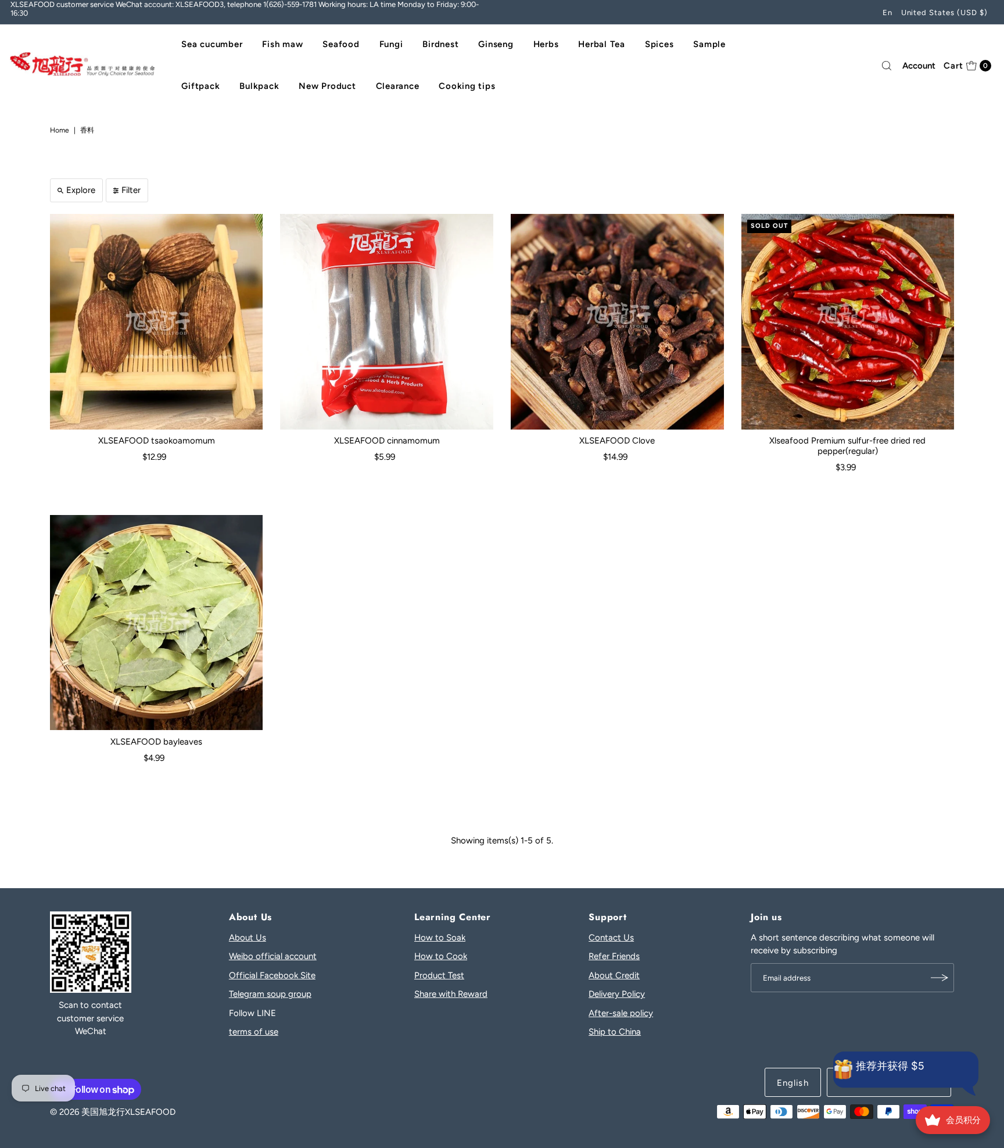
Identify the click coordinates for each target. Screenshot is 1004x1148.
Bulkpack (259, 86)
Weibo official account (273, 956)
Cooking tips (467, 86)
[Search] (886, 65)
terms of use (253, 1032)
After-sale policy (621, 1013)
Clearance (397, 86)
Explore (80, 190)
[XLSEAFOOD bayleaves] (156, 623)
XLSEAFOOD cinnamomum (387, 440)
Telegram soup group (270, 994)
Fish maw (282, 44)
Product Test (439, 975)
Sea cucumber (211, 44)
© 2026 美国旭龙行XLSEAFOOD (112, 1112)
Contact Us (611, 937)
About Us (247, 937)
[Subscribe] (939, 977)
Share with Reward (450, 994)
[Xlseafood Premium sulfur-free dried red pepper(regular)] (848, 322)
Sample (709, 44)
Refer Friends (614, 956)
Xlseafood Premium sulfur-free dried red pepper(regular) (847, 445)
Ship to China (615, 1032)
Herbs (546, 44)
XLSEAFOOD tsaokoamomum (156, 440)
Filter (131, 190)
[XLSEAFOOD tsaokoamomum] (156, 322)
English (793, 1083)
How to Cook (440, 956)
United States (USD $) (944, 12)
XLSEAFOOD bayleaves (156, 741)
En (887, 12)
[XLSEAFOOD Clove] (617, 322)
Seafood (340, 44)
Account (918, 65)
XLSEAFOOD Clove (617, 440)
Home (59, 130)
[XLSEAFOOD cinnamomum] (386, 322)
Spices (659, 44)
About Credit (614, 975)
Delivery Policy (617, 994)
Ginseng (495, 44)
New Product (327, 86)
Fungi (391, 44)
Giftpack (200, 86)
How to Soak (439, 937)
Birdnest (440, 44)
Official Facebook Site (272, 975)
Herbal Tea (601, 44)
